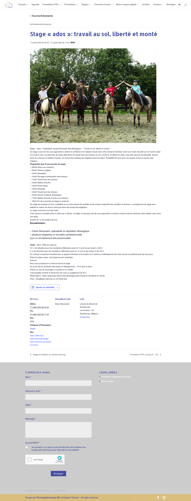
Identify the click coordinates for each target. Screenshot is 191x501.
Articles (146, 5)
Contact (157, 5)
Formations (70, 5)
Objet (28, 405)
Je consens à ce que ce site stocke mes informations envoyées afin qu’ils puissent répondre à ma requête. (58, 448)
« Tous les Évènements (41, 15)
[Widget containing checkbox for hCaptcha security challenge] (45, 459)
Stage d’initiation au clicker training (48, 354)
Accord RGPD (32, 443)
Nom (28, 377)
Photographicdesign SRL (48, 497)
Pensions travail (102, 5)
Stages (84, 5)
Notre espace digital (126, 5)
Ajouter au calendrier (45, 287)
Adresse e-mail (33, 391)
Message (30, 419)
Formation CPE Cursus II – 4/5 (144, 354)
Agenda (35, 5)
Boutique (171, 5)
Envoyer (58, 473)
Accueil (22, 5)
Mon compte (107, 381)
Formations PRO (50, 5)
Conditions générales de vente (115, 377)
